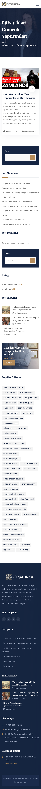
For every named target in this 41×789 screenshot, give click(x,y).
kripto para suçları (11, 514)
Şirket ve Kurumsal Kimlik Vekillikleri (20, 638)
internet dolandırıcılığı (13, 479)
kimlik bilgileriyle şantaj (13, 494)
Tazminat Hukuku (11, 656)
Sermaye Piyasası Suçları (13, 535)
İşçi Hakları (8, 550)
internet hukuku (10, 484)
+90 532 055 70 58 (13, 725)
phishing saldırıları (11, 530)
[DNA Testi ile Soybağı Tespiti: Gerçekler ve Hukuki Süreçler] (6, 321)
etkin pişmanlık (9, 433)
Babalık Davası (9, 393)
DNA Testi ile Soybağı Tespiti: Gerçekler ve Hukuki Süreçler (20, 195)
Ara (7, 150)
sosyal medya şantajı (11, 540)
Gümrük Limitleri (10, 464)
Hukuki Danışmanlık (11, 469)
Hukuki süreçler (10, 474)
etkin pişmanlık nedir (12, 438)
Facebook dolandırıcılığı (13, 443)
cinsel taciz (28, 413)
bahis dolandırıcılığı (12, 398)
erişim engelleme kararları (14, 428)
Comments (30, 131)
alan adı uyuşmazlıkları (13, 388)
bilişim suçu (8, 408)
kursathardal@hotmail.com (17, 729)
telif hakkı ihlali (10, 545)
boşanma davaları (10, 413)
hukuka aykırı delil (30, 464)
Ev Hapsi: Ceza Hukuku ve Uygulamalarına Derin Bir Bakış (16, 222)
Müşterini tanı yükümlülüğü (15, 525)
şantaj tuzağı (23, 550)
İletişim (9, 363)
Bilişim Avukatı (31, 398)
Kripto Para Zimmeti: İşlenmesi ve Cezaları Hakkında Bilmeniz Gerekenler (19, 204)
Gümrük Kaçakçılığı (11, 459)
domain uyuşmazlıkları (13, 418)
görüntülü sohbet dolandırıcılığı (17, 449)
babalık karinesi (26, 393)
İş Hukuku (26, 545)
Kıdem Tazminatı (30, 514)
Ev (3, 42)
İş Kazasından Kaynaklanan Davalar (19, 643)
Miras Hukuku (9, 661)
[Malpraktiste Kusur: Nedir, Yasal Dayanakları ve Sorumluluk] (6, 310)
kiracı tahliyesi (9, 499)
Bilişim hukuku (9, 403)
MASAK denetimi (9, 519)
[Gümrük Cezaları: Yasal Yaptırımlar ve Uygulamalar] (20, 78)
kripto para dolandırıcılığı (14, 509)
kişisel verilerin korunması (14, 504)
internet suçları (28, 484)
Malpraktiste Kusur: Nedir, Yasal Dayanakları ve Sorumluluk (16, 186)
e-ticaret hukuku (10, 423)
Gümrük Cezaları (10, 454)
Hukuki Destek (30, 469)
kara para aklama (10, 489)
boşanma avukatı (25, 408)
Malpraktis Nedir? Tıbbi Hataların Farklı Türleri (20, 213)
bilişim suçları (26, 403)
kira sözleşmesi (27, 499)
